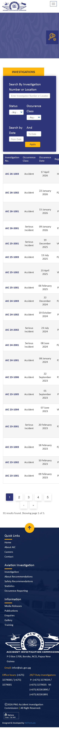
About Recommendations (19, 581)
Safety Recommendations (19, 586)
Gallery (8, 625)
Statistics (9, 591)
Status (13, 106)
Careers (9, 557)
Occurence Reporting (16, 596)
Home (8, 547)
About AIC (10, 552)
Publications (11, 616)
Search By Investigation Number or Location (25, 87)
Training (9, 630)
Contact (9, 562)
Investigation (12, 577)
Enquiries (10, 620)
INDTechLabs (30, 728)
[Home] (14, 7)
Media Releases (13, 611)
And (29, 128)
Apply (33, 162)
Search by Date (15, 130)
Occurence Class (34, 108)
